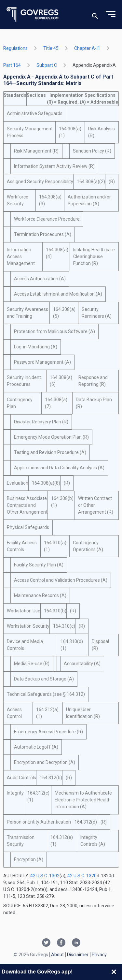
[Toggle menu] (110, 14)
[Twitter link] (46, 943)
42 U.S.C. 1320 (82, 875)
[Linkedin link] (76, 943)
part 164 (12, 65)
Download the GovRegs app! (37, 971)
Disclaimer (77, 954)
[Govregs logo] (33, 14)
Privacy (99, 954)
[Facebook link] (61, 943)
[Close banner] (113, 971)
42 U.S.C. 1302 (45, 875)
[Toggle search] (95, 14)
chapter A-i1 (87, 48)
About (57, 954)
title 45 (51, 48)
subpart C (46, 65)
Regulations (15, 48)
